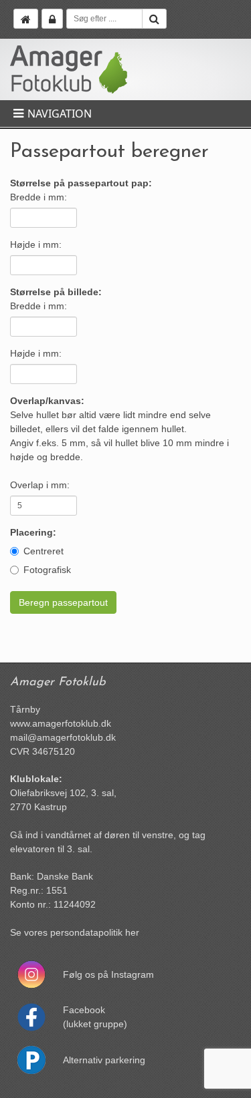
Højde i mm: (36, 244)
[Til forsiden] (25, 19)
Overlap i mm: (40, 485)
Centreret (43, 551)
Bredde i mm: (38, 197)
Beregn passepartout (63, 602)
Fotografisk (47, 569)
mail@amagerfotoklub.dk (63, 737)
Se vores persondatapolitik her (74, 932)
